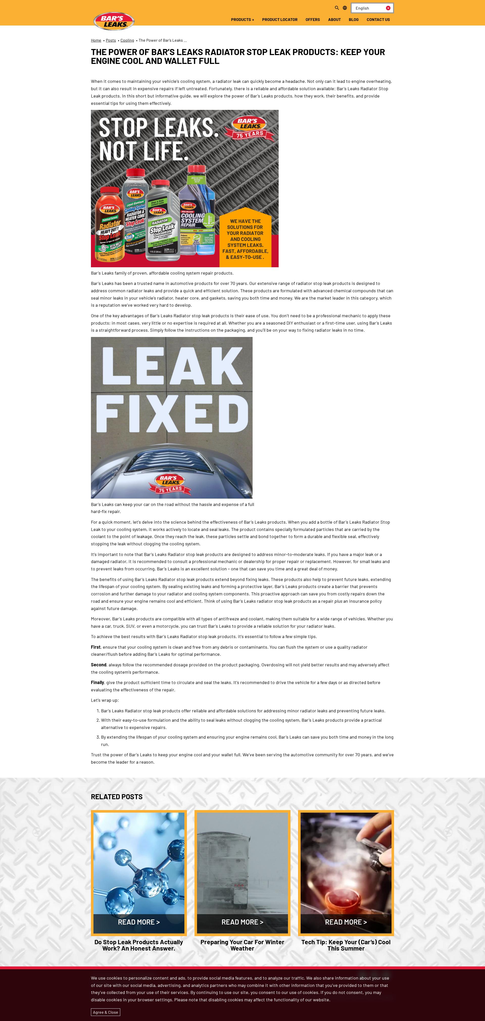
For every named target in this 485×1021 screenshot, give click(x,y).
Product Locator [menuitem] (280, 19)
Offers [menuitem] (313, 19)
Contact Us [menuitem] (378, 19)
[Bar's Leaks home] (113, 18)
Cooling (127, 40)
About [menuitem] (334, 19)
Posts (111, 40)
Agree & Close (105, 1012)
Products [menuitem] (241, 19)
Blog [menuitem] (354, 19)
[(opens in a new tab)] (185, 265)
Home (96, 40)
